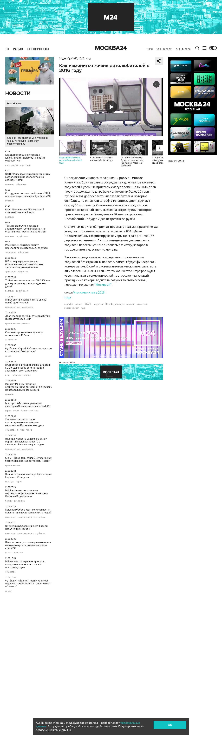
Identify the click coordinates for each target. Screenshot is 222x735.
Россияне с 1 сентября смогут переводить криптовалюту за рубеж (26, 246)
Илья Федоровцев (114, 304)
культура (9, 482)
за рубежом (22, 236)
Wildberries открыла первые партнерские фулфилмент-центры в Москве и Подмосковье (26, 493)
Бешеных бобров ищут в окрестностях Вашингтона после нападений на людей (28, 511)
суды (7, 375)
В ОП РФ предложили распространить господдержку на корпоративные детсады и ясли (27, 177)
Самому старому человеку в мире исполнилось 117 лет (24, 333)
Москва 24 (111, 48)
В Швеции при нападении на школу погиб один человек (25, 301)
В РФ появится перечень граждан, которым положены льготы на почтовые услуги (25, 564)
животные (10, 517)
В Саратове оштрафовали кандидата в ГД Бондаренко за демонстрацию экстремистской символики (28, 367)
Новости (18, 93)
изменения (142, 304)
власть (8, 553)
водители (98, 304)
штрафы (68, 304)
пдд (83, 308)
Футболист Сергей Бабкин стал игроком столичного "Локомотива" (28, 350)
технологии (11, 252)
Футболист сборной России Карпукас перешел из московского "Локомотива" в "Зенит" (28, 583)
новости (130, 304)
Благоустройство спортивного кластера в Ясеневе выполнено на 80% (27, 404)
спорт (8, 356)
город (8, 411)
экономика (19, 501)
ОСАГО (88, 304)
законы (78, 304)
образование (12, 165)
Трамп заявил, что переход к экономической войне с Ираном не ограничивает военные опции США (25, 228)
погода (20, 430)
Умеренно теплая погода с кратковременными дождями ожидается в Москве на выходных (24, 422)
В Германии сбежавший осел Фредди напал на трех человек (26, 527)
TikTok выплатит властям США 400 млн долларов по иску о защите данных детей (27, 283)
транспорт (10, 272)
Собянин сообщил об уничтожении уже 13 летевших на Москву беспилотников (27, 141)
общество (25, 165)
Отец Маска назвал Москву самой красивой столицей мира (24, 211)
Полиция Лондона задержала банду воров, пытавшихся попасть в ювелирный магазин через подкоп (26, 441)
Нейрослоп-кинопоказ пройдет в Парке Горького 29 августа (28, 475)
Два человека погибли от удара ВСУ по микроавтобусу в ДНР (27, 317)
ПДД (88, 58)
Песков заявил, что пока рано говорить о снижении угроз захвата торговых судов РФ (28, 545)
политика (9, 184)
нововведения (71, 308)
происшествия (12, 307)
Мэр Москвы (14, 103)
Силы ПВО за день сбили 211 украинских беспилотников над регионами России (28, 459)
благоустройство (29, 411)
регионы (26, 323)
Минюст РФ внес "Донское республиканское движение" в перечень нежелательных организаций (28, 387)
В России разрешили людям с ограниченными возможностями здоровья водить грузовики (24, 264)
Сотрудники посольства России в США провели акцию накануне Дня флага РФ (28, 194)
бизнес (8, 501)
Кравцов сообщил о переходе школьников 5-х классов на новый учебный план (25, 157)
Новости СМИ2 (67, 362)
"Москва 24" (103, 284)
